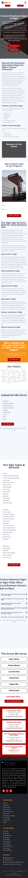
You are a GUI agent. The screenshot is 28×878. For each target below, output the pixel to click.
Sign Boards (6, 493)
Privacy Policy (10, 874)
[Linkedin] (10, 790)
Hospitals (5, 410)
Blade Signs (5, 496)
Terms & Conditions (17, 874)
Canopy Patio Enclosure (8, 516)
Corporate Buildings (7, 405)
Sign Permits (6, 546)
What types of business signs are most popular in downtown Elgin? (13, 594)
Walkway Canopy (7, 484)
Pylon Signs (5, 509)
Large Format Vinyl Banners (9, 530)
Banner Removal (7, 557)
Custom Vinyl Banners (8, 525)
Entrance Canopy (7, 487)
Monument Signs (7, 512)
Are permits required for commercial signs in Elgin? (12, 599)
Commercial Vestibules (8, 518)
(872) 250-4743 (14, 752)
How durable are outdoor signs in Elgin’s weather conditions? (11, 604)
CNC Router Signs (7, 503)
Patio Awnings (6, 480)
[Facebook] (3, 790)
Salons (4, 419)
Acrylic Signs (6, 500)
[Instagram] (7, 790)
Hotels (4, 417)
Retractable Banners (8, 532)
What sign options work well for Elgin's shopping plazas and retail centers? (13, 608)
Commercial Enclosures (9, 514)
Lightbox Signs (6, 498)
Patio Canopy (6, 489)
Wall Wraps (5, 539)
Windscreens (6, 523)
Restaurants (6, 401)
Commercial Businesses (8, 408)
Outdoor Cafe (6, 521)
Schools (5, 414)
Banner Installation (7, 555)
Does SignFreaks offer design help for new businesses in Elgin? (12, 613)
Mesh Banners (6, 534)
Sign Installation (7, 548)
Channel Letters (7, 491)
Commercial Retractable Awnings (11, 478)
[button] (25, 2)
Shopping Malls (6, 412)
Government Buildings (8, 403)
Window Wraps (6, 537)
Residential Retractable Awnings (10, 475)
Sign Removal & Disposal (9, 552)
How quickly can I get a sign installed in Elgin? (12, 617)
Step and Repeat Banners (9, 528)
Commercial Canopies (8, 482)
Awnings (5, 473)
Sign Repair (5, 550)
